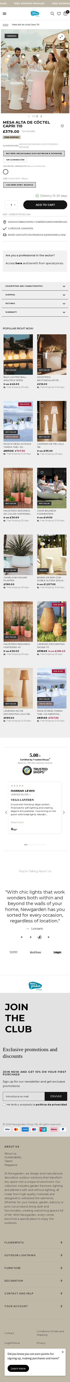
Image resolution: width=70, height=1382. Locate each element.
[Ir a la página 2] (28, 844)
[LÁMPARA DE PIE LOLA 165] (51, 421)
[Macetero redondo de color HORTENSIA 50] (18, 488)
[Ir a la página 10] (45, 844)
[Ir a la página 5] (35, 844)
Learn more (18, 1368)
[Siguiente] (64, 812)
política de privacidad (51, 1104)
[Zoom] (61, 36)
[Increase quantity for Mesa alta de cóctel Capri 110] (15, 205)
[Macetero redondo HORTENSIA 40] (18, 621)
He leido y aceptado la (37, 1104)
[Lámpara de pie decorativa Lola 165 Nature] (18, 688)
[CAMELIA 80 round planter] (18, 555)
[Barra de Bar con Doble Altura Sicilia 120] (51, 555)
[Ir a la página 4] (33, 844)
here (18, 263)
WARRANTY (11, 312)
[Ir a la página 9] (43, 844)
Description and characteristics (24, 286)
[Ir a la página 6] (37, 844)
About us (10, 1153)
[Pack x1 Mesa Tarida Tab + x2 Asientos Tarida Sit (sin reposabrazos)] (51, 688)
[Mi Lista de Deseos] (58, 13)
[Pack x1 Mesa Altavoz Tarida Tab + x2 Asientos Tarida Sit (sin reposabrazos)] (18, 421)
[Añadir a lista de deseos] (62, 126)
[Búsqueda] (52, 13)
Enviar (56, 1096)
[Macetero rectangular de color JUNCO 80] (51, 354)
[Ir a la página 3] (31, 844)
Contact (9, 1333)
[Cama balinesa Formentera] (51, 488)
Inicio (5, 24)
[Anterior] (6, 812)
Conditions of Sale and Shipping (50, 1333)
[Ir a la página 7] (39, 844)
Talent (8, 1161)
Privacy (41, 1342)
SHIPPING (10, 295)
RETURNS (10, 303)
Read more (17, 822)
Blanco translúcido (5, 171)
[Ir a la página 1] (25, 844)
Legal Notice (12, 1342)
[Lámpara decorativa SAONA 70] (51, 621)
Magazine (10, 1165)
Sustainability (12, 1157)
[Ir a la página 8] (41, 844)
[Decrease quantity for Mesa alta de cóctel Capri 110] (7, 205)
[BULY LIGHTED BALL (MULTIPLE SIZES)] (18, 354)
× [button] (63, 1352)
